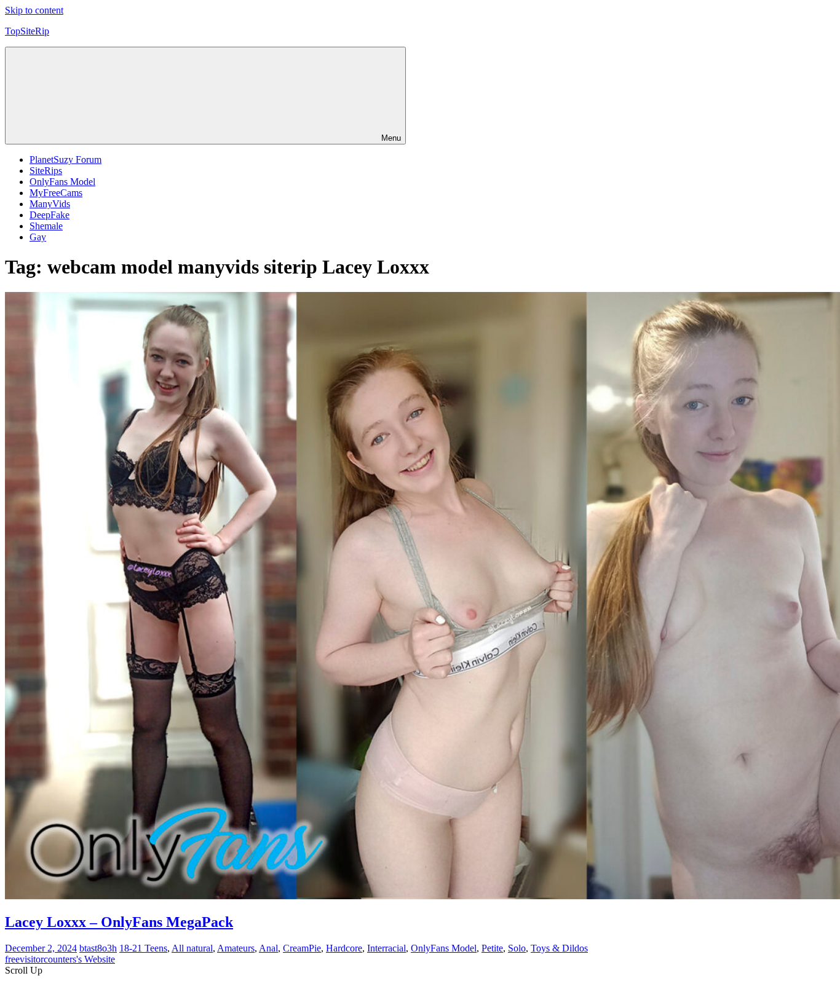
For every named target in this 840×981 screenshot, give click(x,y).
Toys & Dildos (559, 948)
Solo (517, 948)
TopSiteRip (27, 31)
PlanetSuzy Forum (65, 159)
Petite (492, 948)
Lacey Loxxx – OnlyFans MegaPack (119, 922)
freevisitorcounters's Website (60, 959)
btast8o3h (98, 948)
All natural (192, 948)
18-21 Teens (143, 948)
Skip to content (34, 10)
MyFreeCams (56, 192)
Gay (38, 237)
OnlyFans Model (62, 181)
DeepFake (49, 215)
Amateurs (236, 948)
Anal (268, 948)
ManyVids (50, 204)
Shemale (46, 226)
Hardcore (344, 948)
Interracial (386, 948)
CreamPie (302, 948)
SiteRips (46, 170)
